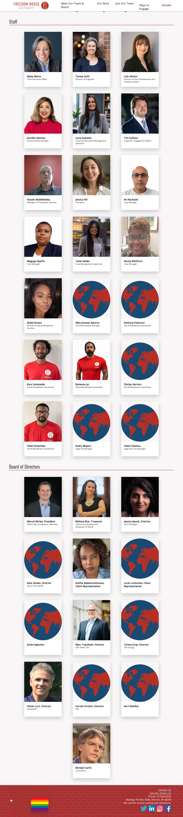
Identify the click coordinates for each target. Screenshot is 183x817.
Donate (166, 5)
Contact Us (164, 790)
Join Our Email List (160, 793)
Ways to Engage (144, 7)
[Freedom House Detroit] (31, 5)
